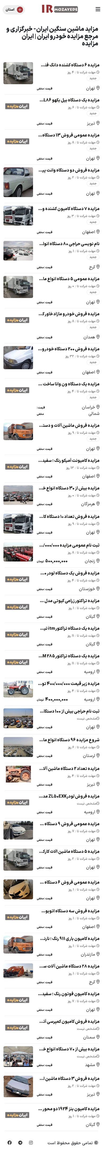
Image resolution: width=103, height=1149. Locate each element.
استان (10, 9)
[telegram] (20, 1143)
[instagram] (30, 1143)
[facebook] (9, 1143)
